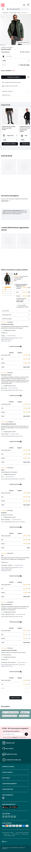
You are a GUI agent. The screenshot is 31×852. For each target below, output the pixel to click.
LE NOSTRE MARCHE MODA (7, 789)
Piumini (19, 12)
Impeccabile (19, 301)
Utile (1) (11, 448)
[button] (28, 5)
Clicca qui (15, 737)
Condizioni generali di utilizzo (9, 835)
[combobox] (15, 311)
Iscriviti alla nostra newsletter (11, 731)
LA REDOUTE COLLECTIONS (6, 47)
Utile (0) (11, 352)
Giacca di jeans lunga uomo (10, 716)
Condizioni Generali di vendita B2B (22, 832)
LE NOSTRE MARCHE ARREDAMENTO (9, 783)
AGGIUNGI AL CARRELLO (13, 77)
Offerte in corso (7, 834)
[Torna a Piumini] (2, 16)
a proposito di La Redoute (8, 766)
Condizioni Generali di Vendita (8, 832)
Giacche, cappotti (13, 12)
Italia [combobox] (5, 841)
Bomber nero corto (24, 716)
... (1, 12)
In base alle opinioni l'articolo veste (21, 300)
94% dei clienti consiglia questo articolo (22, 306)
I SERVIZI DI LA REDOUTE (7, 772)
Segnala (20, 352)
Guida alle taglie (24, 65)
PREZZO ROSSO (23, 129)
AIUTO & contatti (6, 778)
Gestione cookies (25, 834)
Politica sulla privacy (16, 834)
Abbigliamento (6, 12)
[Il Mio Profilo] (24, 5)
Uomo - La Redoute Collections (10, 712)
